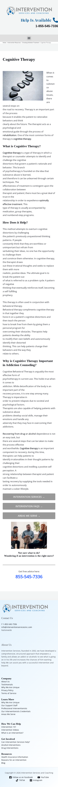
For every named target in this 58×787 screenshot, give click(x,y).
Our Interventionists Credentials (15, 711)
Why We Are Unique (10, 687)
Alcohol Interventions (11, 745)
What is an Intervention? (12, 733)
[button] (29, 38)
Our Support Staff (9, 705)
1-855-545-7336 (46, 26)
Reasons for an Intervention (13, 760)
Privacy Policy (7, 690)
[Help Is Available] (55, 20)
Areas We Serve (8, 714)
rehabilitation (9, 135)
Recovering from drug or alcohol (19, 433)
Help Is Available (36, 20)
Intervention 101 (8, 727)
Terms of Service (8, 693)
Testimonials (7, 684)
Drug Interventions (9, 748)
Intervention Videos (10, 730)
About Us (5, 681)
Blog (3, 763)
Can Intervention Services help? (15, 742)
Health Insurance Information (14, 757)
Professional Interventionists (14, 708)
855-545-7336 (29, 576)
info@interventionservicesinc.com (16, 627)
